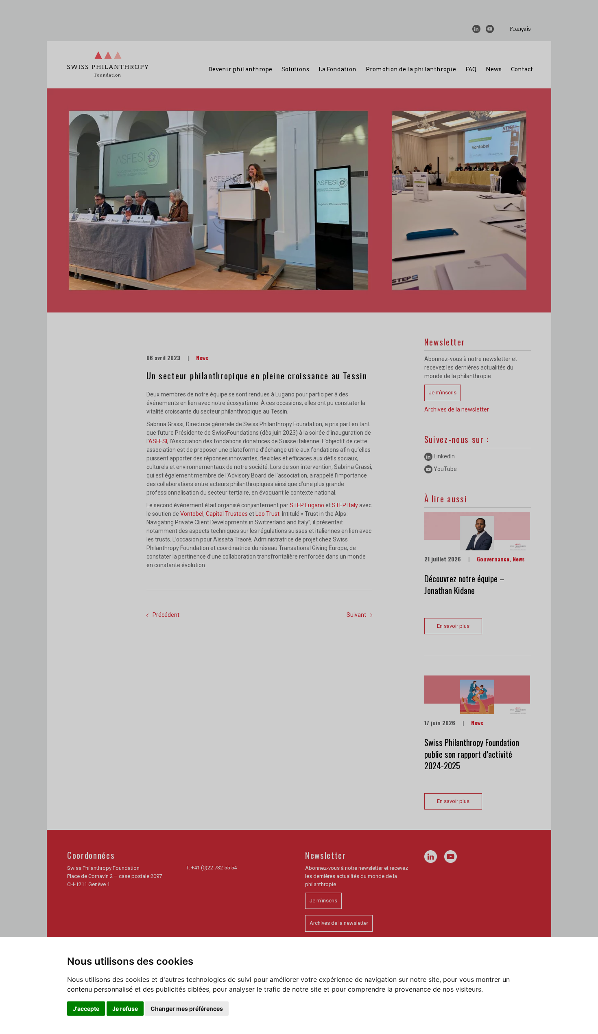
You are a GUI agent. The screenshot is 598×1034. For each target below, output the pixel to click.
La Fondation (337, 69)
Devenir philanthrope (240, 69)
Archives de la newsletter (456, 409)
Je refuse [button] (125, 1008)
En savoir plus (453, 626)
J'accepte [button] (86, 1008)
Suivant (356, 615)
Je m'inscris (323, 901)
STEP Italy (345, 505)
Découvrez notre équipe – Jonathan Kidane (464, 584)
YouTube (444, 469)
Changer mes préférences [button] (187, 1008)
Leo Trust (267, 513)
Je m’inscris (442, 392)
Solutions (295, 69)
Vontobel (191, 513)
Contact (522, 69)
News (494, 69)
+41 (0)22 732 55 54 (214, 868)
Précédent (166, 615)
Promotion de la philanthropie (411, 69)
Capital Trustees (227, 513)
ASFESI (157, 441)
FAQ (470, 69)
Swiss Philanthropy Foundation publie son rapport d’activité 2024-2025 (471, 754)
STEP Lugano (307, 505)
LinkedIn (443, 456)
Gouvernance (493, 558)
